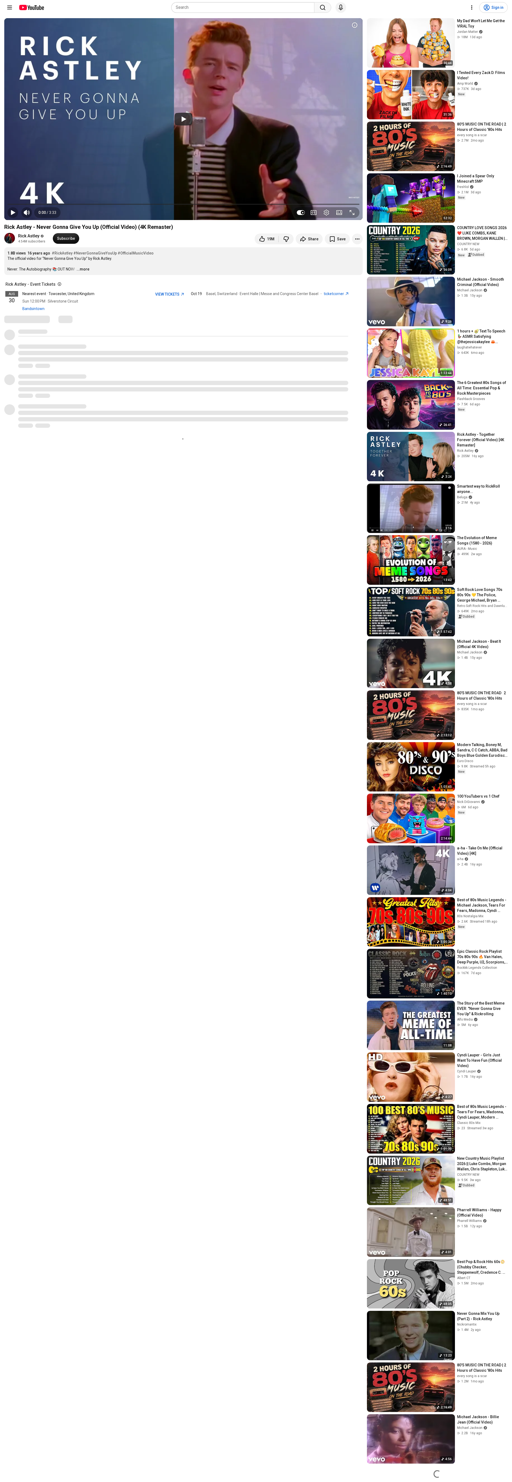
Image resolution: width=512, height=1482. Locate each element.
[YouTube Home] (31, 7)
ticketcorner (334, 294)
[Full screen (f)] (352, 212)
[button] (47, 212)
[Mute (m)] (26, 212)
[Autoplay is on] (300, 212)
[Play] (183, 119)
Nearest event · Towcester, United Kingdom (58, 294)
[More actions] (357, 239)
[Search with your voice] (340, 7)
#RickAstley (62, 253)
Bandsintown (33, 309)
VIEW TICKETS (167, 294)
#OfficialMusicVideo (136, 253)
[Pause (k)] (12, 212)
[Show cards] (354, 25)
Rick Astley (28, 235)
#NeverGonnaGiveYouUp (95, 253)
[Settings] (472, 7)
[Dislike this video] (286, 239)
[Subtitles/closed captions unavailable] (313, 212)
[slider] (183, 204)
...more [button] (83, 269)
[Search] (322, 7)
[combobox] (244, 7)
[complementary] (58, 284)
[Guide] (9, 7)
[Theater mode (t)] (339, 212)
